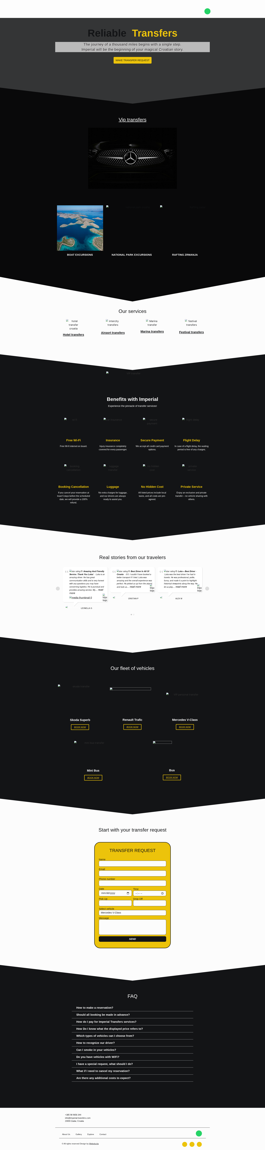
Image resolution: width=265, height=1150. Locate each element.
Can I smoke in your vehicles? (96, 1049)
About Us (66, 1134)
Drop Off (138, 899)
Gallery (79, 1134)
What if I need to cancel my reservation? (103, 1070)
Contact (103, 1134)
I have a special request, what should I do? (104, 1063)
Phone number (107, 879)
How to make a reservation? (94, 1007)
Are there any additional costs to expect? (103, 1078)
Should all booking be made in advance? (103, 1014)
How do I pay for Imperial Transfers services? (106, 1021)
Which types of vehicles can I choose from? (105, 1035)
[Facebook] (184, 1144)
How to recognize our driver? (95, 1042)
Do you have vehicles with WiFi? (97, 1056)
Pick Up (103, 899)
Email (102, 869)
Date (101, 889)
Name (102, 859)
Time (136, 889)
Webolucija (94, 1144)
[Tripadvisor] (199, 1144)
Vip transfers (132, 119)
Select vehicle (106, 909)
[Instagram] (192, 1144)
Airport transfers (113, 332)
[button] (132, 1007)
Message (104, 918)
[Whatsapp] (207, 11)
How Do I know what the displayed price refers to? (109, 1028)
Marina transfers (152, 331)
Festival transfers (191, 332)
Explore (90, 1134)
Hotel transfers (73, 334)
